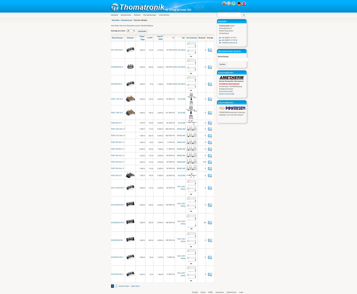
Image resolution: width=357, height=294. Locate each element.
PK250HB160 (116, 67)
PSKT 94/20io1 (117, 149)
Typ (183, 37)
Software (137, 15)
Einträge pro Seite (118, 30)
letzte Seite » (136, 286)
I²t (173, 37)
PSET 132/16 (116, 99)
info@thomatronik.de (229, 42)
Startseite (114, 15)
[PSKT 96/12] (130, 178)
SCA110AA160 (117, 187)
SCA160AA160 (117, 204)
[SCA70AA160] (130, 276)
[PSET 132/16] (130, 102)
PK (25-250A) (180, 50)
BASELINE (181, 129)
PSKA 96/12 (115, 123)
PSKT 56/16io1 (117, 142)
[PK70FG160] (130, 86)
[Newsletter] (228, 5)
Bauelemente (126, 15)
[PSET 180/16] (130, 116)
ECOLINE (181, 99)
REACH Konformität (226, 94)
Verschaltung (191, 37)
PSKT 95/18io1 (117, 168)
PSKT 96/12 (115, 175)
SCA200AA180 (117, 240)
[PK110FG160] (130, 52)
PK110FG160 (116, 50)
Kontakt (222, 21)
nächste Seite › (124, 286)
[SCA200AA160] (130, 225)
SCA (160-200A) (181, 187)
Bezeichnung (117, 37)
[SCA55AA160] (130, 259)
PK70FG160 (115, 84)
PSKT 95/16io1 (117, 162)
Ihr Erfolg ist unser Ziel (178, 9)
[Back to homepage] (138, 10)
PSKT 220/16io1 (117, 129)
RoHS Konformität (226, 91)
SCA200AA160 (117, 222)
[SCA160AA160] (130, 207)
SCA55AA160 (116, 257)
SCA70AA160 (116, 274)
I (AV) (149, 37)
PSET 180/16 (116, 112)
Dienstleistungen (149, 15)
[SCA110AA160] (130, 190)
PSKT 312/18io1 (117, 135)
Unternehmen (164, 15)
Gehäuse (130, 37)
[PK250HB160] (130, 69)
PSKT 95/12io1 (117, 155)
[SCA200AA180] (130, 242)
